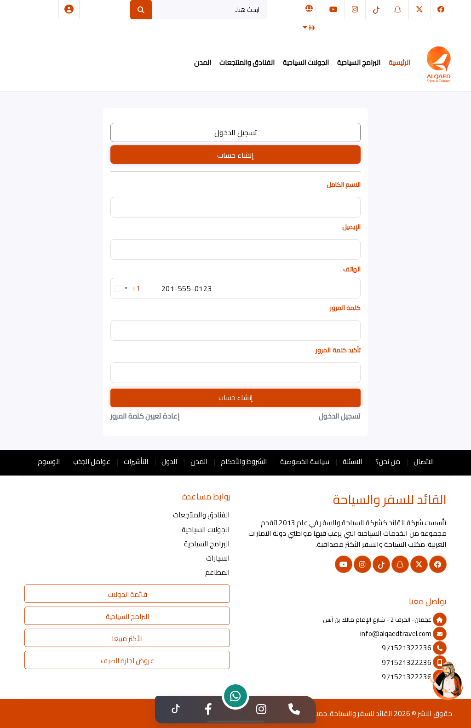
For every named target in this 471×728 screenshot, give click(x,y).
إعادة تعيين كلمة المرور (145, 416)
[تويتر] (419, 9)
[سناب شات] (398, 9)
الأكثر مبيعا (127, 638)
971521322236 (407, 647)
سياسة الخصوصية (304, 461)
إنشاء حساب (235, 155)
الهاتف (352, 269)
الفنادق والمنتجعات (247, 62)
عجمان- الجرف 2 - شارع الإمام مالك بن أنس (378, 619)
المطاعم (217, 572)
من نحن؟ (387, 461)
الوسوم (49, 461)
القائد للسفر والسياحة (361, 713)
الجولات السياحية (306, 62)
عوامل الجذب (91, 461)
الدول (169, 461)
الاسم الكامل (344, 184)
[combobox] (125, 288)
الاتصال (424, 461)
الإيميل (351, 227)
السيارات (218, 558)
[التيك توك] (376, 9)
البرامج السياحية (358, 62)
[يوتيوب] (333, 9)
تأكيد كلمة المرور (338, 350)
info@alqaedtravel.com (396, 633)
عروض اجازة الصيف (127, 660)
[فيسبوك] (441, 9)
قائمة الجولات (127, 594)
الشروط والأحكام (244, 461)
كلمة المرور (345, 308)
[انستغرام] (355, 9)
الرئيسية (399, 62)
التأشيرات (136, 461)
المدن (202, 62)
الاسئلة (352, 461)
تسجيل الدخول (235, 132)
